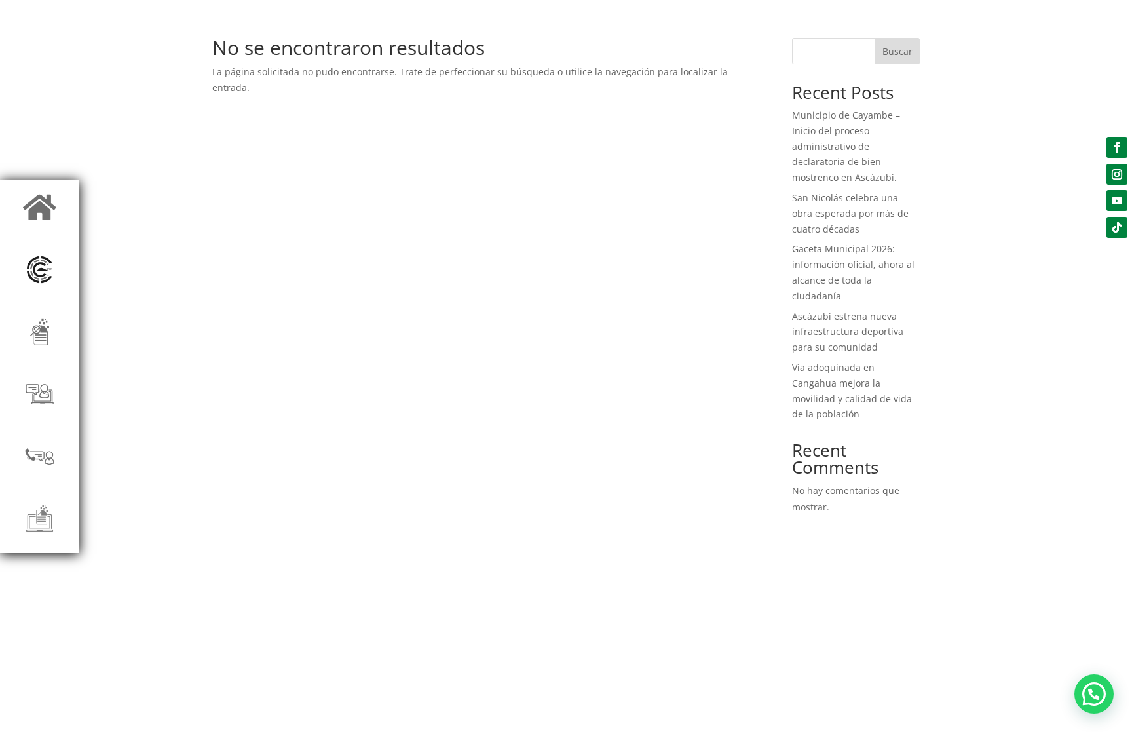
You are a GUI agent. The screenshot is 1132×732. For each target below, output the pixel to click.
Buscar (897, 51)
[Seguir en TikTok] (1116, 227)
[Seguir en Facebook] (1116, 147)
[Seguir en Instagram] (1116, 174)
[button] (1094, 694)
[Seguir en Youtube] (1116, 200)
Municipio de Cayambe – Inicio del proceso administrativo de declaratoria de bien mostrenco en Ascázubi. (846, 146)
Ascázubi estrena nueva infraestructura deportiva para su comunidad (847, 332)
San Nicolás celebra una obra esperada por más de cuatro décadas (850, 213)
